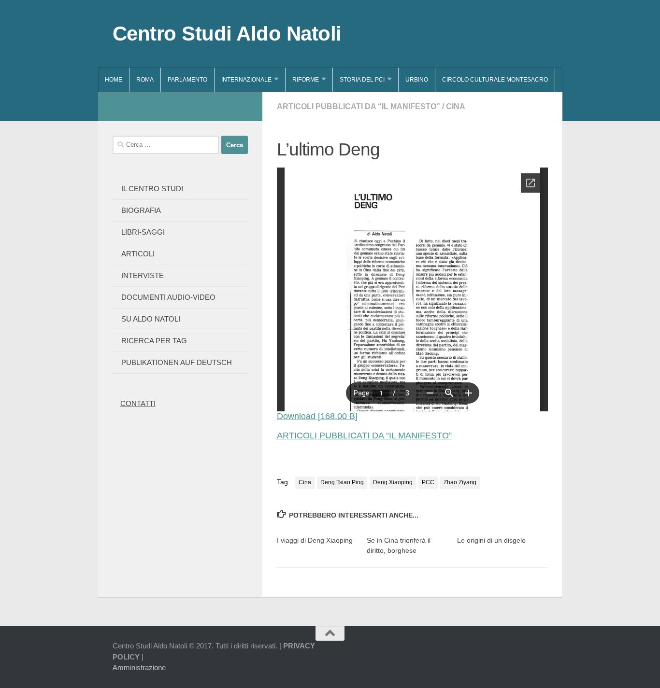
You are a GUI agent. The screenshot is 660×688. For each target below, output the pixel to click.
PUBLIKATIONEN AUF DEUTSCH (176, 362)
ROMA (145, 79)
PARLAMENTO (187, 79)
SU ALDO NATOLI (150, 319)
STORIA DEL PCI (362, 79)
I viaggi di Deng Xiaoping (315, 540)
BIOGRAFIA (141, 210)
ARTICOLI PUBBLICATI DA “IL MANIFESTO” (358, 106)
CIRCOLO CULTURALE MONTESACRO (495, 79)
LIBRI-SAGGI (143, 232)
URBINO (416, 79)
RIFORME (305, 79)
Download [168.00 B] (317, 416)
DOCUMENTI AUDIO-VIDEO (168, 297)
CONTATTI (138, 403)
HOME (113, 79)
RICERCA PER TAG (154, 341)
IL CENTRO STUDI (152, 188)
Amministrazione (139, 667)
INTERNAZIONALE (246, 79)
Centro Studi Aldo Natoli (227, 33)
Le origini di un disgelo (491, 540)
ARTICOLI (138, 254)
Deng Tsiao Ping (342, 482)
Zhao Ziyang (460, 482)
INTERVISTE (142, 275)
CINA (455, 106)
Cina (305, 482)
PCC (428, 482)
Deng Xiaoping (393, 482)
